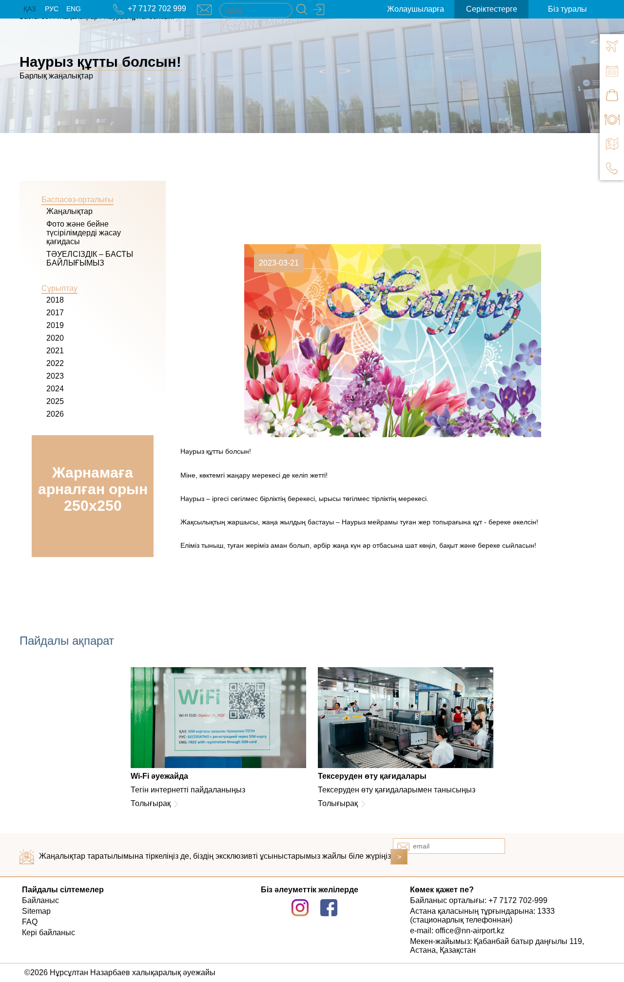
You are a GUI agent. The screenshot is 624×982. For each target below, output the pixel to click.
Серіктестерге (491, 9)
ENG (73, 9)
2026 (55, 414)
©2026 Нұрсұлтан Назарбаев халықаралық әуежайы (119, 972)
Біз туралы (567, 9)
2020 (55, 338)
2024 (55, 389)
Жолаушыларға (415, 9)
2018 (55, 300)
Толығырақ (151, 803)
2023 (55, 376)
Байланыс (40, 900)
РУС (51, 9)
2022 (55, 363)
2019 (55, 325)
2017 (55, 312)
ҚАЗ (29, 9)
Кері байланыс (48, 932)
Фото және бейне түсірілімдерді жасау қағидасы (83, 233)
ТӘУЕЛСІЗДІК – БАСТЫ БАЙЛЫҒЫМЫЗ (89, 258)
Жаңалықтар (69, 211)
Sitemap (36, 911)
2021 (55, 351)
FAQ (30, 922)
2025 (55, 401)
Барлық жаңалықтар (56, 76)
